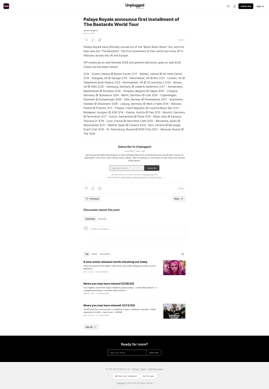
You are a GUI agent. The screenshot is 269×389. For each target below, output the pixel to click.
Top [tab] (86, 254)
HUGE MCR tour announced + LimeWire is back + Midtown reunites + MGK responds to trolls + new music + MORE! (120, 310)
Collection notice (155, 369)
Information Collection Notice (133, 177)
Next (176, 198)
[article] (134, 268)
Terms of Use (148, 174)
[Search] (228, 6)
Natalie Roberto (91, 31)
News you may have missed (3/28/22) (109, 283)
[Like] (86, 40)
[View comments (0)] (93, 40)
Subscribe (246, 6)
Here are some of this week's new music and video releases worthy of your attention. (120, 267)
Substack (120, 383)
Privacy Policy (155, 177)
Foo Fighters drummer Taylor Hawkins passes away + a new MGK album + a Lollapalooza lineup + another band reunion (120, 289)
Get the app (148, 376)
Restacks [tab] (102, 219)
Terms (143, 369)
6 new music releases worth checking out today (116, 261)
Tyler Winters (101, 272)
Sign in (260, 6)
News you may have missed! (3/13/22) (109, 305)
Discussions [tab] (105, 254)
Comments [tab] (90, 219)
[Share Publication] (234, 6)
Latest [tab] (94, 254)
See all (89, 327)
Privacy (135, 369)
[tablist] (96, 219)
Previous (94, 198)
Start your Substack (127, 376)
